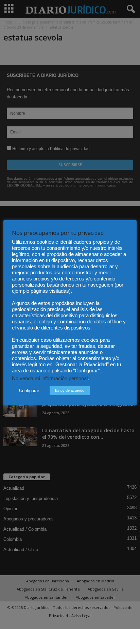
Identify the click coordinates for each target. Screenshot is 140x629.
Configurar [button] (29, 390)
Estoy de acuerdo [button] (69, 390)
